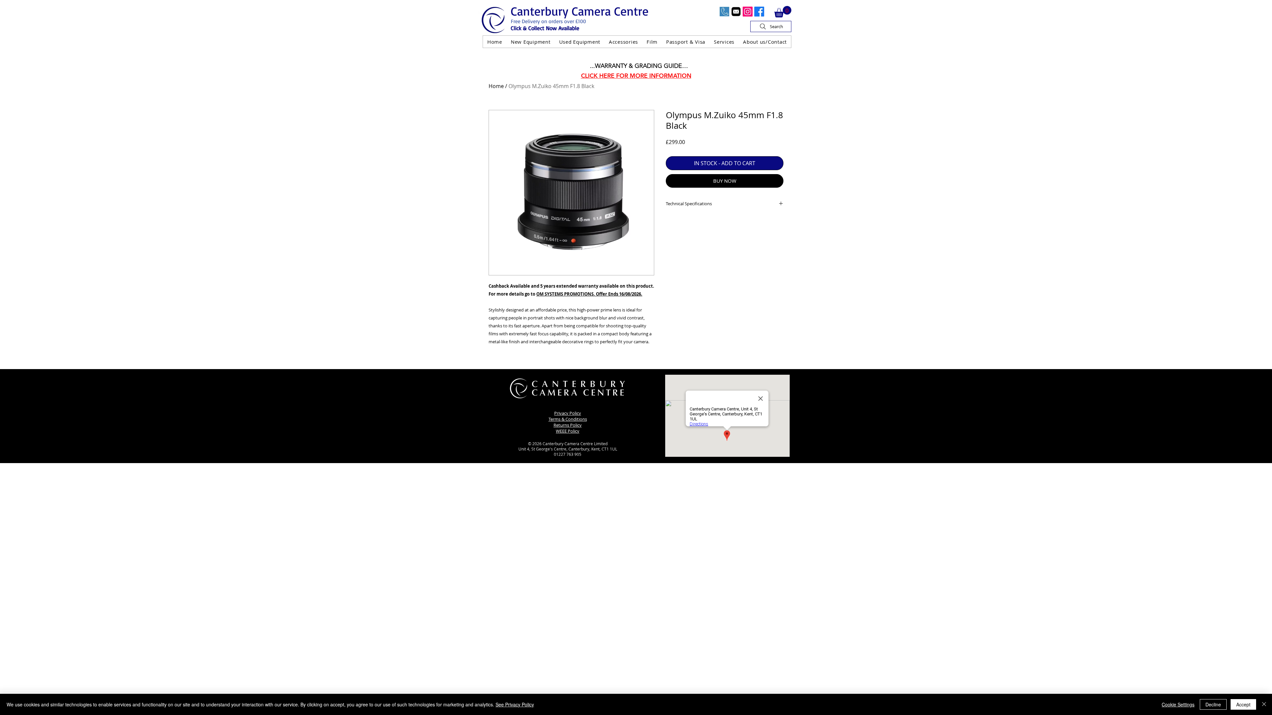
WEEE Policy (567, 431)
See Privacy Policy (515, 704)
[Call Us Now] (724, 12)
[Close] (1264, 704)
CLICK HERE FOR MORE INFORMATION (636, 75)
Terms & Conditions (568, 419)
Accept (1243, 704)
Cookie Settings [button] (1178, 704)
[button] (782, 12)
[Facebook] (759, 12)
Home (496, 86)
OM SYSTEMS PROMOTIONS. (565, 294)
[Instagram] (748, 12)
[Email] (736, 12)
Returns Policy (568, 425)
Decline (1213, 704)
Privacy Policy (567, 413)
